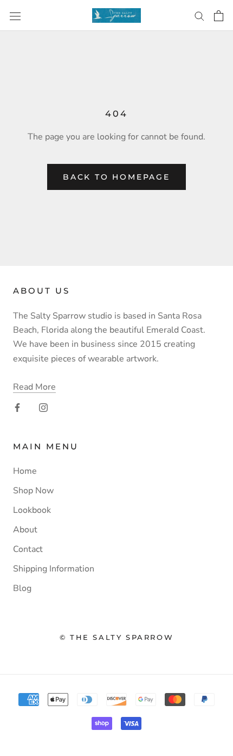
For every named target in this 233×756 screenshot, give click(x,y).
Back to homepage (116, 177)
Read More (34, 387)
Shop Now (33, 491)
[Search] (199, 16)
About (25, 530)
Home (25, 471)
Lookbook (32, 510)
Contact (28, 549)
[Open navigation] (15, 15)
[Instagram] (43, 407)
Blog (22, 588)
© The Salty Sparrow (116, 637)
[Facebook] (17, 407)
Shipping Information (53, 569)
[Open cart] (218, 15)
